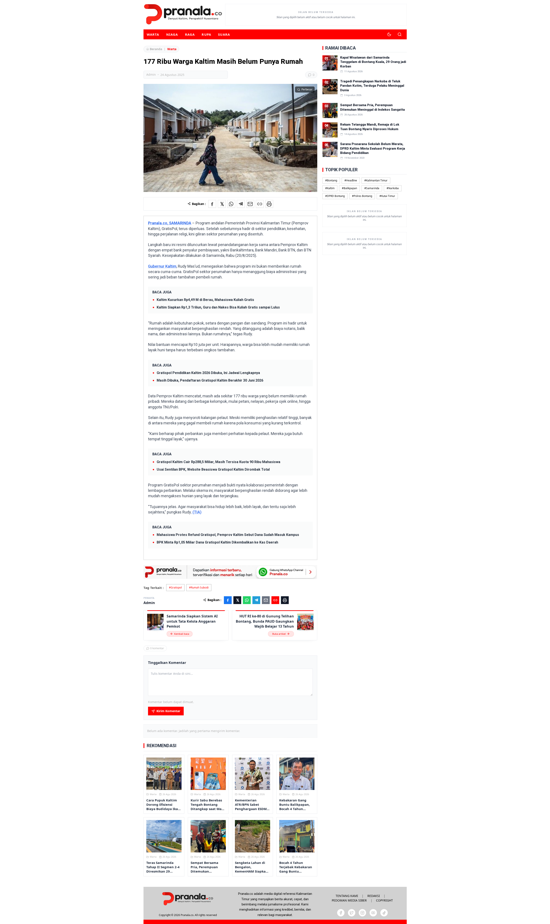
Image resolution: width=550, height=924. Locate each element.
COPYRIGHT (384, 900)
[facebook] (340, 912)
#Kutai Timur (387, 196)
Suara (224, 34)
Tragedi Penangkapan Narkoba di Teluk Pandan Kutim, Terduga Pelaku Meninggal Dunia (372, 85)
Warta (153, 34)
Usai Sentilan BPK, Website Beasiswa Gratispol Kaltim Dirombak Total (213, 469)
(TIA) (196, 512)
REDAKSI (373, 896)
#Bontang (331, 180)
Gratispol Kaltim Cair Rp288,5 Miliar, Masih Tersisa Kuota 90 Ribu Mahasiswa (218, 462)
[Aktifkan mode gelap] (389, 34)
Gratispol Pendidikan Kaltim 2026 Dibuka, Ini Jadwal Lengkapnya (208, 373)
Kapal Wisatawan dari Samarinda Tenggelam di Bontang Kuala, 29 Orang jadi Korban (373, 62)
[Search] (399, 34)
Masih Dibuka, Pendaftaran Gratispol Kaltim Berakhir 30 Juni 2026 (210, 380)
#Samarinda (371, 188)
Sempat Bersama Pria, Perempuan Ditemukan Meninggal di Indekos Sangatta (372, 107)
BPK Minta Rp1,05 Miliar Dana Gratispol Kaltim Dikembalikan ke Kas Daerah (217, 542)
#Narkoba (393, 188)
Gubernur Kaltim (162, 266)
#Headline (350, 180)
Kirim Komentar (168, 711)
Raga (190, 34)
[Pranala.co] (187, 899)
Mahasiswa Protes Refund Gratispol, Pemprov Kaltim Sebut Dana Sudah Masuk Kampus (228, 535)
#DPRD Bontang (335, 196)
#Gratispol (175, 587)
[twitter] (351, 912)
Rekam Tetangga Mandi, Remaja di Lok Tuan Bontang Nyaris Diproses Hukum (369, 127)
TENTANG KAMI (347, 896)
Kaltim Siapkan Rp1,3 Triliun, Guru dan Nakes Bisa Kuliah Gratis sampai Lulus (218, 307)
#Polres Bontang (362, 196)
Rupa (206, 34)
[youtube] (373, 912)
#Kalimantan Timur (375, 180)
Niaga (172, 34)
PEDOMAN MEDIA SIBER (349, 900)
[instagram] (362, 912)
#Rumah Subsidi (199, 587)
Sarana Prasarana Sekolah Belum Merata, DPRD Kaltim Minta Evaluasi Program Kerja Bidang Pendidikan (372, 148)
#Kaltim (330, 188)
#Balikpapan (349, 188)
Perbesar (306, 89)
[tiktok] (384, 912)
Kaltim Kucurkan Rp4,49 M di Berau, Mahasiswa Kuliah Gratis (205, 300)
